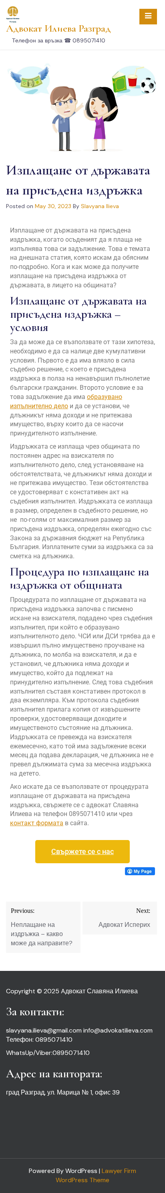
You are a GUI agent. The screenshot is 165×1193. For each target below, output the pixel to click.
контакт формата (36, 823)
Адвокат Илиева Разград (58, 28)
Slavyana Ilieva (100, 206)
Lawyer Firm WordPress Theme (96, 1175)
